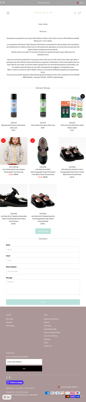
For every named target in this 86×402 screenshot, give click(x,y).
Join (24, 368)
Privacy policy (19, 388)
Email (8, 256)
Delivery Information (51, 319)
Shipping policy (10, 392)
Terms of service (29, 388)
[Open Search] (75, 13)
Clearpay (47, 339)
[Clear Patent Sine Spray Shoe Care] (43, 107)
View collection (43, 231)
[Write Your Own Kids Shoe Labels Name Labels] (72, 107)
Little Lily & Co (23, 395)
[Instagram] (3, 3)
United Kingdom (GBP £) (68, 387)
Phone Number (11, 267)
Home (40, 24)
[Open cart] (79, 13)
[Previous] (24, 2)
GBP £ (81, 3)
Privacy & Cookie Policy (52, 332)
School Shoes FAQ (50, 329)
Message (9, 278)
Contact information (22, 392)
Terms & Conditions (50, 336)
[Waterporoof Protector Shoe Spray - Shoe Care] (13, 107)
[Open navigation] (8, 13)
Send (43, 302)
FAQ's (46, 342)
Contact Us (48, 346)
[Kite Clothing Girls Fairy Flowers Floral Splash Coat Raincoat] (13, 151)
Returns (46, 322)
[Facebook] (1, 3)
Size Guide (47, 326)
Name (8, 245)
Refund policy (10, 388)
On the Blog (10, 326)
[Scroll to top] (81, 396)
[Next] (61, 2)
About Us (9, 322)
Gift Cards (9, 319)
